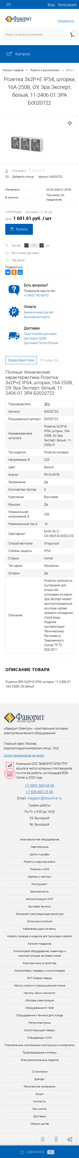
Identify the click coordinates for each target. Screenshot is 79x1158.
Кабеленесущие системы (39, 928)
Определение (65, 21)
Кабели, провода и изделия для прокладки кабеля (39, 936)
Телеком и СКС (39, 869)
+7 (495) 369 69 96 (39, 785)
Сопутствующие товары (39, 1030)
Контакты (39, 1101)
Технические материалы (39, 1086)
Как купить (39, 1108)
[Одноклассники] (14, 272)
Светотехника (39, 847)
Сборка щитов (40, 1123)
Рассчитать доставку (25, 253)
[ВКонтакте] (8, 272)
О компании (39, 1071)
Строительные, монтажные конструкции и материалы (40, 1045)
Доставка (39, 1116)
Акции (39, 1094)
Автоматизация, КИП (39, 899)
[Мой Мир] (20, 272)
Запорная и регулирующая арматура (39, 914)
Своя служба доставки (40, 334)
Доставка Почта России (41, 343)
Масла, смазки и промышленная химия (39, 985)
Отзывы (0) (49, 360)
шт (48, 245)
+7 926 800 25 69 (39, 792)
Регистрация (67, 4)
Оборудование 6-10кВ (39, 1007)
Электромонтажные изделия (40, 1060)
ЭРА (47, 404)
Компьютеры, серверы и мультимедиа (39, 970)
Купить (22, 229)
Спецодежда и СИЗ (39, 1037)
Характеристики (21, 360)
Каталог (22, 54)
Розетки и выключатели (39, 861)
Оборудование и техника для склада (39, 1015)
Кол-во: (16, 245)
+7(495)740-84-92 (36, 295)
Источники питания (39, 921)
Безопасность (39, 891)
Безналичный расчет (39, 312)
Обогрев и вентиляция (39, 1000)
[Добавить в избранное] (70, 123)
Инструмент (39, 884)
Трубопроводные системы (39, 1052)
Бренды (39, 1079)
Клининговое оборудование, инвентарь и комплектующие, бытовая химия (39, 953)
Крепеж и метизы (39, 876)
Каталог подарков (39, 943)
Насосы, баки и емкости (39, 993)
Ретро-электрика (40, 1022)
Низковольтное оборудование (39, 839)
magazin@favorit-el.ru (44, 798)
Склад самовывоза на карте (24, 755)
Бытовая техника (40, 906)
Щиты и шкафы (40, 854)
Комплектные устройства (39, 963)
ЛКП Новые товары (39, 978)
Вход (51, 4)
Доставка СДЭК (35, 338)
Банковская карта (37, 317)
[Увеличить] (39, 143)
